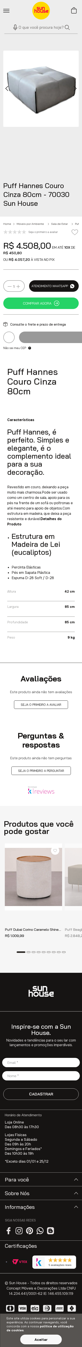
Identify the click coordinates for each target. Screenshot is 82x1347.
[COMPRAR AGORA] (41, 303)
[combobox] (41, 27)
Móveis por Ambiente (30, 223)
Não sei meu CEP (14, 348)
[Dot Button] (21, 952)
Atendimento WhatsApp (49, 286)
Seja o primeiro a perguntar (41, 771)
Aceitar (41, 1339)
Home (7, 223)
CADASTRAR (41, 1094)
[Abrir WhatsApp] (71, 1336)
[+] (18, 286)
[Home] (41, 991)
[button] (13, 27)
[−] (9, 286)
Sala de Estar (59, 223)
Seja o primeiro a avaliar (41, 705)
